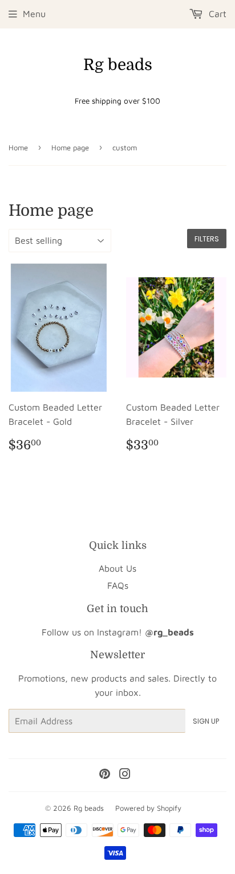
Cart (216, 14)
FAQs (117, 585)
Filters (207, 239)
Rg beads (117, 65)
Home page (70, 147)
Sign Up (206, 721)
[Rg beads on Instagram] (125, 775)
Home (18, 147)
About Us (117, 568)
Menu (34, 14)
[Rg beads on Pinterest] (105, 775)
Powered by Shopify (148, 808)
